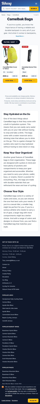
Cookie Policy (6, 273)
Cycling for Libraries (8, 286)
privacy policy (12, 391)
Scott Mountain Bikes (9, 358)
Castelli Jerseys (7, 321)
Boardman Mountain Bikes (10, 371)
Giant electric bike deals (10, 308)
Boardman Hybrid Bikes (9, 330)
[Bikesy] (7, 4)
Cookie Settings (6, 400)
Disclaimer (15, 400)
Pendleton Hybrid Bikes (9, 346)
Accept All (33, 400)
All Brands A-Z (7, 283)
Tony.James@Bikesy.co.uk (11, 260)
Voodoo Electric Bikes (9, 349)
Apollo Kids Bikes (7, 305)
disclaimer (8, 395)
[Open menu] (36, 4)
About (4, 267)
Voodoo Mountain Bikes (9, 361)
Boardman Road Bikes (9, 377)
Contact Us (6, 264)
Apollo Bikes (6, 311)
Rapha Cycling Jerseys (9, 317)
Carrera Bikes (6, 302)
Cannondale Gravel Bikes (10, 314)
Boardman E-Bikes (8, 374)
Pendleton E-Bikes (8, 343)
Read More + (20, 36)
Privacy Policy (6, 270)
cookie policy (31, 389)
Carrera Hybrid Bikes (9, 333)
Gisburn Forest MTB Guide (10, 289)
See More (30, 248)
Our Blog (5, 280)
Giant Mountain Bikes (9, 380)
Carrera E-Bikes (7, 340)
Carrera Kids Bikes (8, 355)
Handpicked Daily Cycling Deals (12, 299)
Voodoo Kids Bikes (8, 352)
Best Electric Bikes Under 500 (11, 384)
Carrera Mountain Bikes (9, 337)
